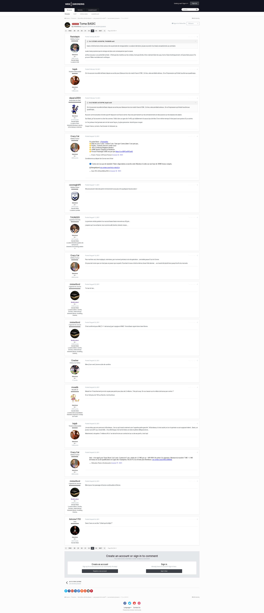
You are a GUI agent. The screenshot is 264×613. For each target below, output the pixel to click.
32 (89, 30)
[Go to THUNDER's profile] (75, 228)
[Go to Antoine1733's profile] (75, 530)
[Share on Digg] (75, 590)
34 (96, 30)
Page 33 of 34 (112, 30)
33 (92, 30)
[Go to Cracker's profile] (75, 369)
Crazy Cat (75, 136)
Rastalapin (75, 36)
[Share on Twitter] (65, 590)
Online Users (84, 14)
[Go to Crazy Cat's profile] (75, 147)
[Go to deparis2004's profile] (75, 109)
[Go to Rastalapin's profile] (75, 48)
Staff (74, 14)
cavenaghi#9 (75, 185)
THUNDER (108, 41)
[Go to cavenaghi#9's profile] (75, 196)
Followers (191, 23)
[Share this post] (197, 37)
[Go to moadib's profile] (75, 398)
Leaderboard (95, 14)
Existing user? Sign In (180, 3)
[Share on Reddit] (81, 590)
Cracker (74, 360)
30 (81, 30)
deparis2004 (75, 98)
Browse (69, 10)
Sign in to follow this (179, 23)
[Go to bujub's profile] (75, 80)
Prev (70, 30)
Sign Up (194, 3)
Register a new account (100, 571)
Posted (92, 36)
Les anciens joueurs (99, 26)
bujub (74, 69)
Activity (80, 10)
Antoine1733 (75, 519)
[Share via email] (88, 590)
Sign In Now (164, 571)
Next (100, 30)
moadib (74, 387)
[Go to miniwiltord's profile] (67, 25)
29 (78, 30)
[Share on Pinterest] (91, 590)
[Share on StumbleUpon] (85, 590)
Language (127, 607)
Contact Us (136, 607)
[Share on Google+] (72, 590)
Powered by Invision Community (132, 610)
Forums (67, 14)
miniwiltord (77, 26)
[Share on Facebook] (69, 590)
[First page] (65, 31)
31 (85, 30)
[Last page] (104, 31)
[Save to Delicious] (78, 590)
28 (74, 30)
